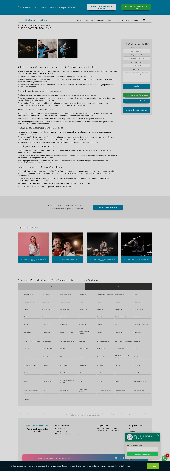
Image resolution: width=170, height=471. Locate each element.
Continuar (153, 466)
